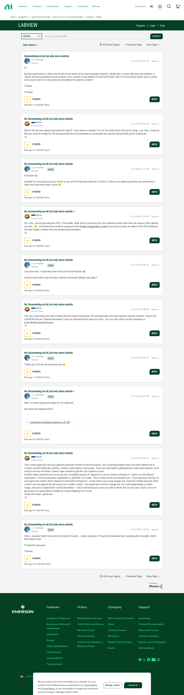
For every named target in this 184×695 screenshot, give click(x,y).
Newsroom (113, 635)
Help (162, 25)
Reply (155, 99)
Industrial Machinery (57, 645)
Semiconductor (55, 657)
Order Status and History (90, 624)
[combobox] (95, 36)
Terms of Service (86, 635)
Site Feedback (146, 647)
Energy (50, 640)
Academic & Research (58, 618)
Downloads (144, 618)
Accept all (133, 685)
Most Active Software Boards (68, 17)
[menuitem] (24, 7)
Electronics (53, 634)
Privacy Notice (90, 685)
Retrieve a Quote (86, 630)
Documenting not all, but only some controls (46, 56)
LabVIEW (90, 17)
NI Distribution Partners (89, 618)
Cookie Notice (48, 688)
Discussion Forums (40, 17)
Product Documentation (151, 624)
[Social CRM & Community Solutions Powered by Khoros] (155, 585)
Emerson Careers (117, 630)
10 (33, 564)
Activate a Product (148, 635)
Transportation (54, 663)
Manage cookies (112, 685)
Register (140, 25)
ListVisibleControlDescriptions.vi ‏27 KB (50, 422)
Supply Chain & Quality (120, 641)
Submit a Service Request (152, 641)
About (111, 624)
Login (152, 25)
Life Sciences (54, 652)
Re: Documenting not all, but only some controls (48, 118)
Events (111, 647)
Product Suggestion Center (93, 226)
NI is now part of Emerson (121, 618)
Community (23, 17)
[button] (27, 99)
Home (12, 17)
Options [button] (155, 61)
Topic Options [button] (29, 44)
